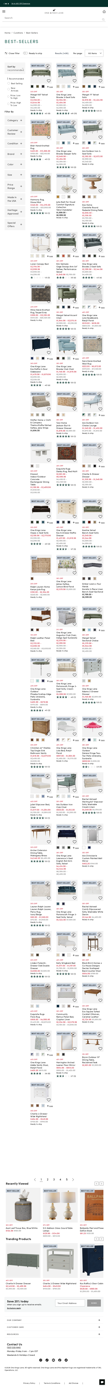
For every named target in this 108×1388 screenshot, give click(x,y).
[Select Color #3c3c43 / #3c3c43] (63, 955)
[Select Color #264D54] (89, 86)
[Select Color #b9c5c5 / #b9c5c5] (68, 358)
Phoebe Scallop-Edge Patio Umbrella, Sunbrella (40, 696)
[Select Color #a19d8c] (37, 414)
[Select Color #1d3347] (94, 86)
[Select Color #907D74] (68, 1006)
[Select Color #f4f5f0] (32, 680)
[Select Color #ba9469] (43, 739)
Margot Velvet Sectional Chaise (90, 639)
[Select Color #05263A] (58, 1006)
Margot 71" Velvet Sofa (90, 96)
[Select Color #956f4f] (32, 1105)
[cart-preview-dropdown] (104, 11)
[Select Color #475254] (83, 255)
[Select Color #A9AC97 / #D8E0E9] (94, 142)
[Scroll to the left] (96, 1183)
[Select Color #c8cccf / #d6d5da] (37, 1054)
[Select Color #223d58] (89, 142)
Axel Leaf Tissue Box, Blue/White (22, 1227)
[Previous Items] (35, 1179)
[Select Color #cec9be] (32, 1006)
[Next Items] (73, 1179)
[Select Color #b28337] (58, 196)
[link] (15, 84)
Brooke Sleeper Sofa (66, 153)
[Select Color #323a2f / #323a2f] (94, 255)
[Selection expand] (101, 53)
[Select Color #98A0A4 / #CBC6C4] (83, 142)
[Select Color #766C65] (32, 466)
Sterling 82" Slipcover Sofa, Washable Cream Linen (92, 804)
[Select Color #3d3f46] (94, 629)
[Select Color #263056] (89, 739)
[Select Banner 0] (4, 3)
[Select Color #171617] (94, 466)
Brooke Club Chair (65, 368)
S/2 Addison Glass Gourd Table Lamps (58, 1229)
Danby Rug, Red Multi (66, 471)
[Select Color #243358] (32, 358)
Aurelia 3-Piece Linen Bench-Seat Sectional (92, 590)
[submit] (103, 19)
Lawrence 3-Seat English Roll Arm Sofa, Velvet (64, 861)
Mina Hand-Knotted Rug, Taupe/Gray (40, 311)
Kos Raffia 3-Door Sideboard (39, 370)
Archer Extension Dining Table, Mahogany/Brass (38, 853)
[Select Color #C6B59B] (94, 196)
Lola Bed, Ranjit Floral (64, 751)
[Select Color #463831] (89, 255)
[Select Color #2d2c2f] (43, 86)
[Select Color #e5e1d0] (32, 255)
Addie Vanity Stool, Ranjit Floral (39, 1066)
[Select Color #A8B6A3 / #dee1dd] (83, 307)
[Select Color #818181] (63, 847)
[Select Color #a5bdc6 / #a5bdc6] (68, 86)
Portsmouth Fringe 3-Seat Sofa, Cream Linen (66, 689)
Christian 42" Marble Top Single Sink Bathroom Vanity (40, 750)
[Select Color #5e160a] (89, 522)
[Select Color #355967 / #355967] (63, 142)
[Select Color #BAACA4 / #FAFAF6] (94, 307)
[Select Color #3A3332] (32, 629)
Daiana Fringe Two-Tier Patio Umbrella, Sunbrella (91, 756)
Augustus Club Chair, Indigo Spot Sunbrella (66, 636)
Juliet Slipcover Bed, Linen (40, 805)
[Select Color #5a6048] (83, 629)
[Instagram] (41, 1360)
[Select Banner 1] (6, 3)
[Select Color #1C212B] (43, 358)
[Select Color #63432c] (32, 578)
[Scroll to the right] (101, 1183)
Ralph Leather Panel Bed (40, 639)
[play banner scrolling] (8, 3)
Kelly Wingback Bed (65, 962)
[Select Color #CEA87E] (58, 1054)
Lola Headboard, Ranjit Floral (90, 319)
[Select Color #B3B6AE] (89, 466)
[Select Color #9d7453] (83, 466)
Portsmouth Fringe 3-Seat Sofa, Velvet (66, 915)
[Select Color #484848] (58, 847)
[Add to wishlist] (49, 81)
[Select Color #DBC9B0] (37, 358)
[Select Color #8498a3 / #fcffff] (89, 307)
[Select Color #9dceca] (37, 680)
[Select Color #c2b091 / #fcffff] (68, 739)
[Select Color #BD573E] (63, 255)
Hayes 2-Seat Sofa (39, 532)
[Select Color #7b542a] (83, 86)
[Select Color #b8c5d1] (43, 1105)
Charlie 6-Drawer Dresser (90, 475)
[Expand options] (21, 120)
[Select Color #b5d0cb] (94, 739)
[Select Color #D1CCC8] (63, 1006)
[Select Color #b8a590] (32, 955)
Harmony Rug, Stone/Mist (37, 201)
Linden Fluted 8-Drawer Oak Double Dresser (40, 965)
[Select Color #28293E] (63, 903)
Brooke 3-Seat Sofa (65, 97)
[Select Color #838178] (68, 196)
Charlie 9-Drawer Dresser (18, 1283)
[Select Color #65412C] (32, 739)
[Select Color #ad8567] (89, 196)
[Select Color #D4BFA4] (63, 414)
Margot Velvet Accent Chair (66, 316)
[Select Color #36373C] (89, 578)
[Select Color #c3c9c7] (83, 680)
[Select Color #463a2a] (37, 955)
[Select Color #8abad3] (89, 629)
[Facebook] (60, 1360)
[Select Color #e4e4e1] (37, 466)
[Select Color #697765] (58, 255)
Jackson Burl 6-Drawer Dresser (64, 426)
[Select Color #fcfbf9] (83, 847)
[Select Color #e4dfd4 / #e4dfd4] (63, 86)
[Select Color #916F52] (37, 739)
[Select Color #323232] (63, 1054)
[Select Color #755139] (37, 1105)
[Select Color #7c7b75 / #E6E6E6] (83, 739)
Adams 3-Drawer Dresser (90, 692)
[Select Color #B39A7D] (94, 578)
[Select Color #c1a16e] (89, 955)
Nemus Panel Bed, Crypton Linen (65, 1018)
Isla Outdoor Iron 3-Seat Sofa (91, 152)
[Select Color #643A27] (37, 629)
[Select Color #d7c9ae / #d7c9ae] (58, 955)
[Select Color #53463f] (83, 578)
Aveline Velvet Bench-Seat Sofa (90, 531)
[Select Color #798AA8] (43, 796)
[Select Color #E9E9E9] (32, 796)
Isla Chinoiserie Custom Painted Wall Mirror (92, 858)
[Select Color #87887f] (43, 414)
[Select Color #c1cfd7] (68, 796)
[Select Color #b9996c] (89, 680)
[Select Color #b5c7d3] (37, 1006)
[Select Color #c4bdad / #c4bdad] (58, 86)
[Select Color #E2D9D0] (37, 796)
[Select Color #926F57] (58, 414)
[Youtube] (54, 1360)
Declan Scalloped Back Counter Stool (91, 969)
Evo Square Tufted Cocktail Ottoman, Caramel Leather (91, 1014)
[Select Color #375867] (58, 903)
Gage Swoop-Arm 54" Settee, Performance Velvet (67, 269)
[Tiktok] (48, 1360)
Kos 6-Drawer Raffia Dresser (66, 534)
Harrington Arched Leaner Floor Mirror (65, 1063)
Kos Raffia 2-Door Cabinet (92, 1283)
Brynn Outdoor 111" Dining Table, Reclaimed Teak (91, 1060)
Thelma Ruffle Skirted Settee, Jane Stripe (40, 426)
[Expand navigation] (5, 11)
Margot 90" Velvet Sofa (39, 96)
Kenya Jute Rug (37, 589)
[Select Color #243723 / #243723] (37, 522)
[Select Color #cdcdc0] (43, 255)
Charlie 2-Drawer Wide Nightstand (38, 1115)
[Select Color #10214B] (89, 847)
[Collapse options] (23, 68)
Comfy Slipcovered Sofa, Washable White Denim (92, 912)
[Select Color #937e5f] (94, 522)
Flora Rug (35, 1016)
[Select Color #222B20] (68, 847)
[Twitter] (67, 1360)
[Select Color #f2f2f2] (63, 196)
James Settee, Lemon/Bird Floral (65, 585)
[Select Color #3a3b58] (43, 680)
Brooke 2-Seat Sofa (91, 266)
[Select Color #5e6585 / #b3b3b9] (58, 739)
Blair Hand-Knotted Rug (39, 147)
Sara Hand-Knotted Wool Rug (91, 362)
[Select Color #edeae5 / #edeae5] (68, 955)
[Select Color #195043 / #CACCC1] (83, 414)
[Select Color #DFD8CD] (37, 255)
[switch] (25, 53)
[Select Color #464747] (63, 522)
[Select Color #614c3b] (83, 955)
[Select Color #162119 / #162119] (32, 86)
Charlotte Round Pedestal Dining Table (92, 208)
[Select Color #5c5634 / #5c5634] (37, 86)
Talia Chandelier (64, 209)
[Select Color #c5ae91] (32, 414)
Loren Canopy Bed (39, 263)
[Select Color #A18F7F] (68, 255)
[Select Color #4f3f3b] (83, 196)
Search (9, 17)
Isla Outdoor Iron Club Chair (64, 805)
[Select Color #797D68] (58, 307)
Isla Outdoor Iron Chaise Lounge (90, 424)
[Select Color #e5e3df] (63, 796)
